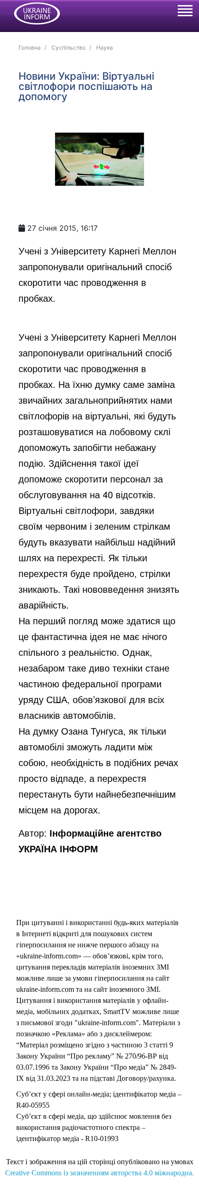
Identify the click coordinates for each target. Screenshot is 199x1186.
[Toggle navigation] (184, 12)
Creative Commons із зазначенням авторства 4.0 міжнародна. (99, 1173)
